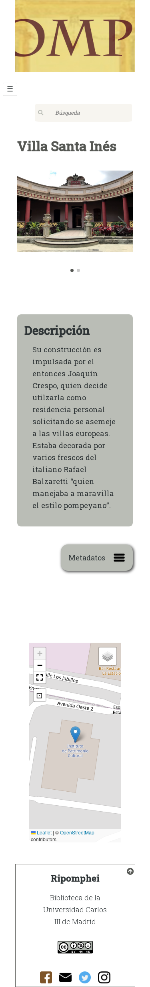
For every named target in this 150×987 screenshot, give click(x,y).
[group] (75, 222)
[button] (122, 224)
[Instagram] (104, 979)
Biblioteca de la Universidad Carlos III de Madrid (75, 909)
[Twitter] (85, 979)
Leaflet (44, 832)
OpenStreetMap (77, 832)
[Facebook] (46, 979)
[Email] (65, 979)
